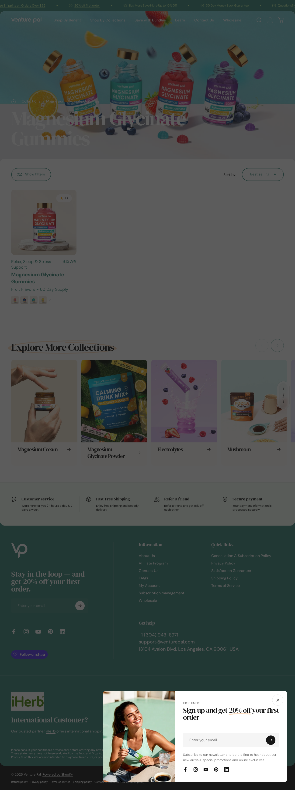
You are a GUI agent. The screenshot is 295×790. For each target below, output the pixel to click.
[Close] (277, 700)
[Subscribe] (270, 740)
